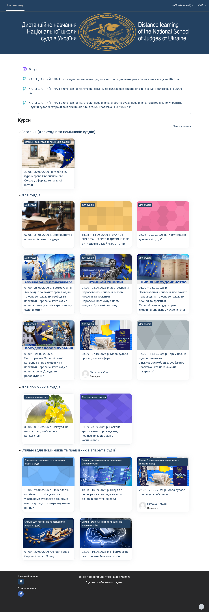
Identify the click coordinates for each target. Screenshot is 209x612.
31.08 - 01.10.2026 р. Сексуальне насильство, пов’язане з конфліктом (46, 431)
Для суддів (31, 195)
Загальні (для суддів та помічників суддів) (58, 132)
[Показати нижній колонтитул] (201, 607)
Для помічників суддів (41, 387)
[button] (182, 5)
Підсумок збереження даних (104, 582)
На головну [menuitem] (15, 5)
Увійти (202, 5)
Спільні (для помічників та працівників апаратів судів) (69, 450)
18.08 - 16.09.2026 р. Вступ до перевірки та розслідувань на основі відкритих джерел (102, 494)
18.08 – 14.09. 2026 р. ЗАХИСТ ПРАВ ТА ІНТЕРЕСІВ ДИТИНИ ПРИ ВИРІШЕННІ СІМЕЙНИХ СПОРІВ (105, 239)
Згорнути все (182, 126)
